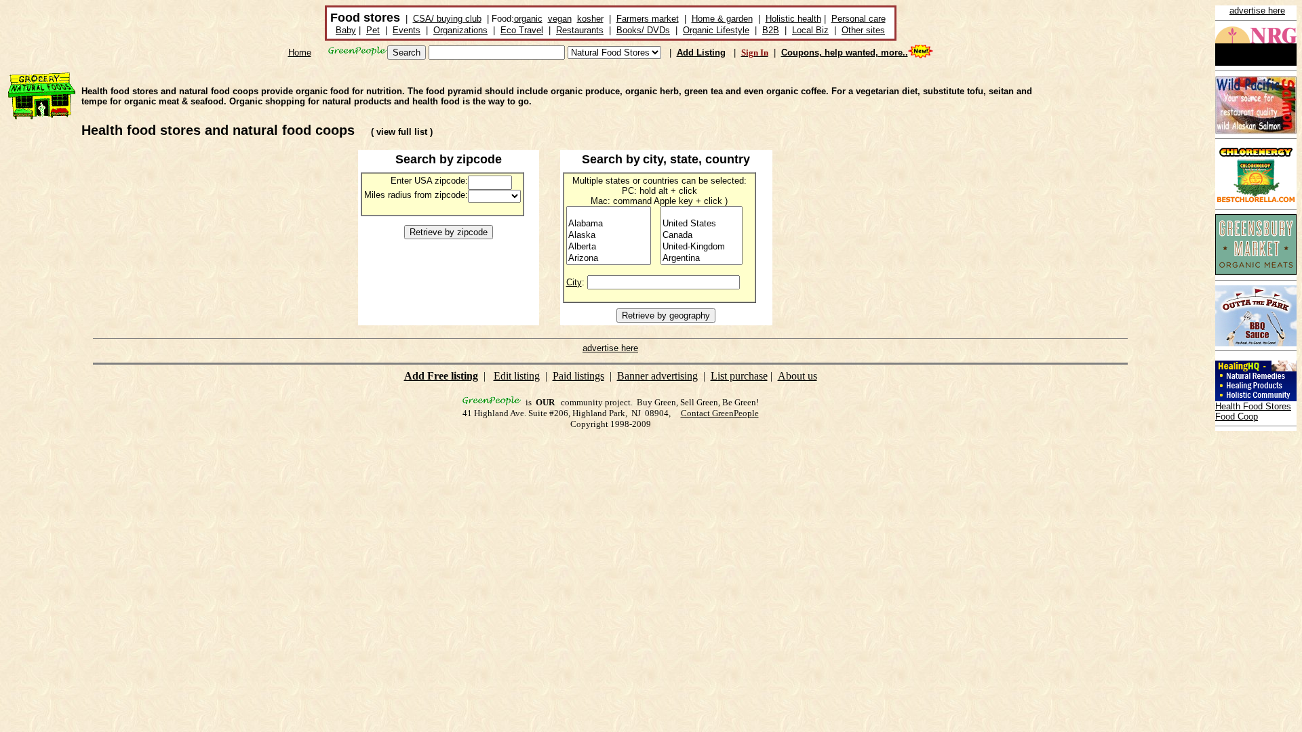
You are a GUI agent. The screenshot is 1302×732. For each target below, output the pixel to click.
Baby (346, 30)
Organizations (460, 30)
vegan (560, 19)
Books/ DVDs (643, 30)
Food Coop (1236, 416)
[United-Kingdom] (701, 247)
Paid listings (578, 376)
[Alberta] (608, 247)
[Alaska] (608, 235)
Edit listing (517, 376)
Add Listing (701, 52)
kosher (590, 19)
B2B (770, 30)
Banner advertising (657, 376)
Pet (373, 30)
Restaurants (580, 30)
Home (299, 52)
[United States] (701, 224)
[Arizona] (608, 258)
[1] (608, 212)
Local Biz (810, 30)
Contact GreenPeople (720, 413)
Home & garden (722, 19)
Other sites (863, 30)
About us (797, 376)
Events (406, 30)
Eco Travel (521, 30)
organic (528, 19)
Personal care (858, 19)
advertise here (1257, 10)
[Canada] (701, 235)
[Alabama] (608, 224)
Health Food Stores (1253, 406)
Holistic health (793, 19)
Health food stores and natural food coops (218, 130)
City (574, 282)
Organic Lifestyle (716, 30)
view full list (401, 132)
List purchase (739, 376)
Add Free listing (441, 376)
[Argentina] (701, 258)
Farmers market (647, 19)
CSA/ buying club (447, 19)
